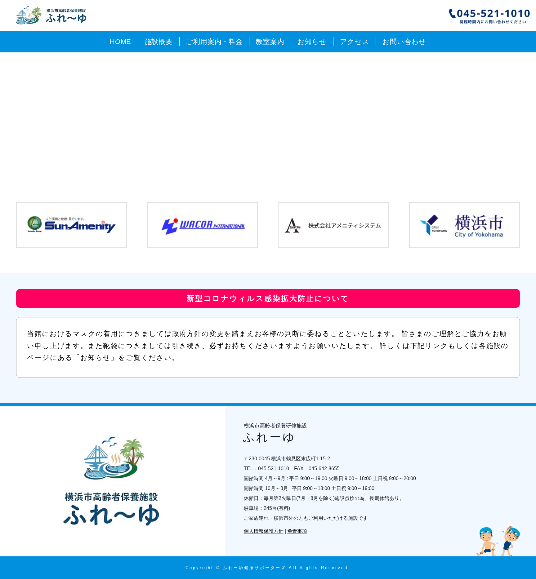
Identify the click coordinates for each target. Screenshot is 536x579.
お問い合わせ (404, 42)
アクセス (354, 42)
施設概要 (159, 42)
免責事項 (297, 531)
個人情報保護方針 (264, 531)
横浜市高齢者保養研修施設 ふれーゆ (52, 15)
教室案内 (270, 42)
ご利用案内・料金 (214, 42)
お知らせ (312, 42)
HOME (120, 42)
